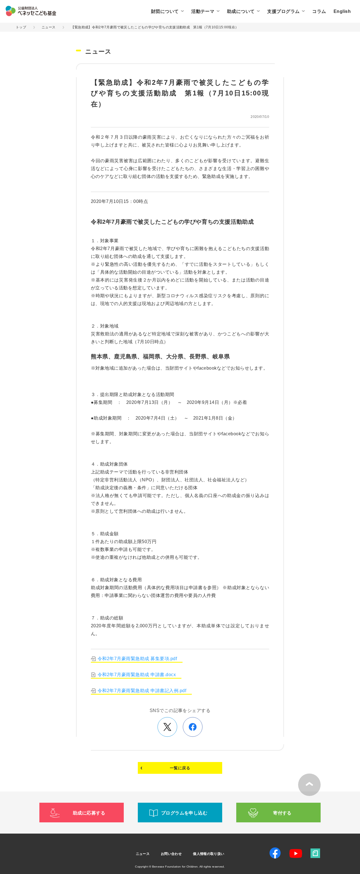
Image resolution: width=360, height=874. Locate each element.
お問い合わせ (171, 854)
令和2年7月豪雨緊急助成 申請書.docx (137, 674)
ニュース (48, 27)
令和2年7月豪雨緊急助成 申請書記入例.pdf (142, 690)
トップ (21, 27)
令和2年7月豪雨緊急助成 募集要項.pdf (137, 658)
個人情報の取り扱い (208, 854)
